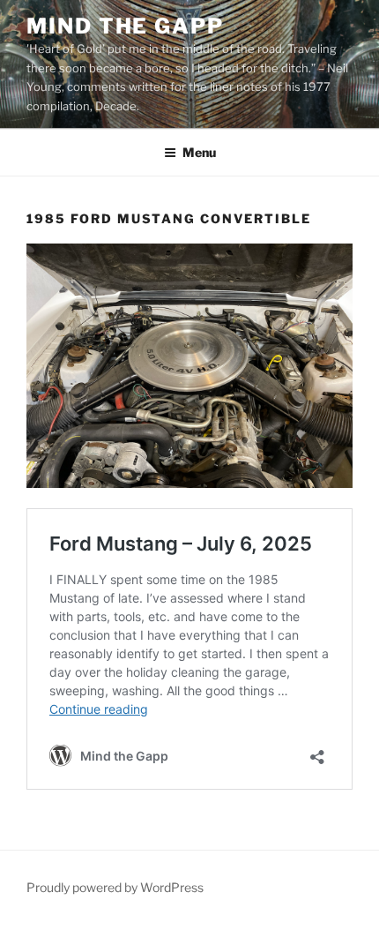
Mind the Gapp (125, 26)
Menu (199, 152)
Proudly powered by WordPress (115, 887)
